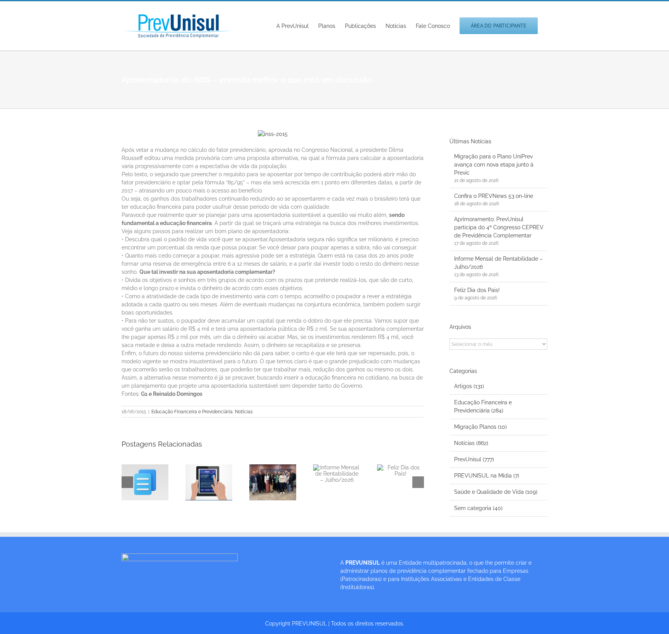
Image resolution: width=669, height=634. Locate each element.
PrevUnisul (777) (474, 459)
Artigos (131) (469, 386)
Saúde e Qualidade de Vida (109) (495, 492)
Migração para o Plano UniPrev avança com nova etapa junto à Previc (493, 164)
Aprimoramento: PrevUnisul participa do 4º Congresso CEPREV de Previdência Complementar (499, 227)
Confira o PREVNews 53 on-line (493, 196)
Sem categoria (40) (478, 508)
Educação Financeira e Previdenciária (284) (483, 406)
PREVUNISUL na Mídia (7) (486, 475)
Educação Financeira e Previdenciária (192, 411)
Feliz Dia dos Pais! (477, 290)
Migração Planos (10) (480, 427)
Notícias (244, 411)
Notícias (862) (471, 443)
